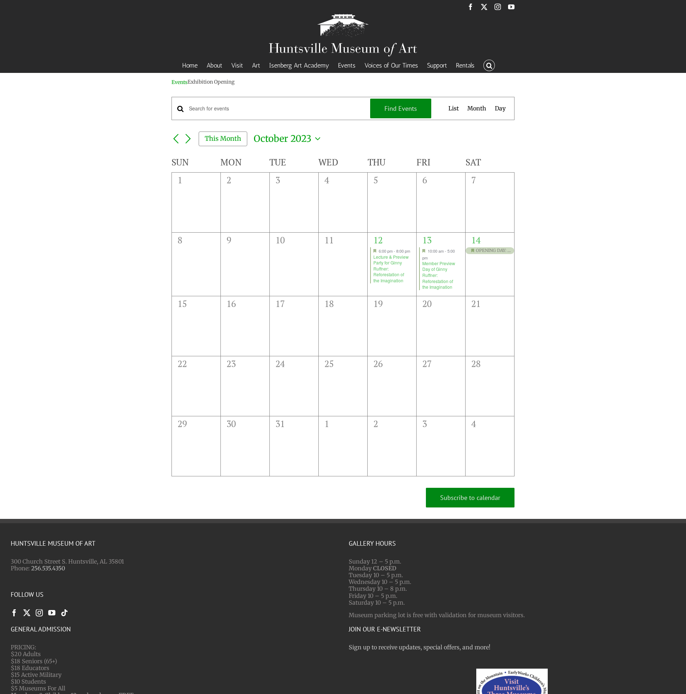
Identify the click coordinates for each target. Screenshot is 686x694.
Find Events (400, 108)
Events (180, 82)
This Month (223, 138)
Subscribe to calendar (470, 497)
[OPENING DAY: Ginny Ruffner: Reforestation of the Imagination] (490, 250)
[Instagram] (39, 612)
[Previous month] (176, 139)
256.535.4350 (48, 568)
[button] (489, 65)
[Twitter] (26, 612)
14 (476, 240)
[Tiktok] (64, 612)
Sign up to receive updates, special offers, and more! (420, 647)
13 (427, 240)
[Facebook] (14, 612)
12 (378, 240)
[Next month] (188, 139)
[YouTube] (51, 612)
